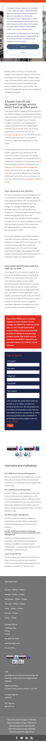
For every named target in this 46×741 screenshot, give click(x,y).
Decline (23, 52)
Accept (23, 47)
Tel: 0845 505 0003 (12, 638)
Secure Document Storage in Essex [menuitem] (22, 732)
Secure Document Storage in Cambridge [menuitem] (22, 720)
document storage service (14, 135)
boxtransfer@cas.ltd (12, 643)
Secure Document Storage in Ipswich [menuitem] (22, 726)
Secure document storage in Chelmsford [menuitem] (21, 723)
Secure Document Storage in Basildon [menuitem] (21, 729)
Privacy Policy (12, 421)
